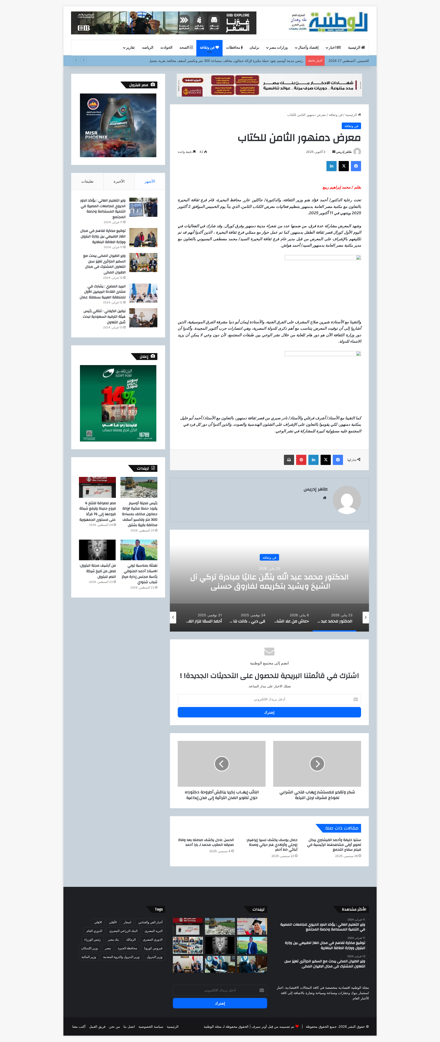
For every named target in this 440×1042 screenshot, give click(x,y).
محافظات (233, 47)
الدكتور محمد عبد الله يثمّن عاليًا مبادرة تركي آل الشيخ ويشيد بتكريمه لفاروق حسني (269, 581)
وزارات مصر (278, 47)
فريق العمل (97, 1026)
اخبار (333, 47)
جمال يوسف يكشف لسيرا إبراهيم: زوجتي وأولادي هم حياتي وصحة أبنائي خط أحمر (271, 845)
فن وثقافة (207, 47)
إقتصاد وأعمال (308, 47)
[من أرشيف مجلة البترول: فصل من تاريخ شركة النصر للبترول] (97, 550)
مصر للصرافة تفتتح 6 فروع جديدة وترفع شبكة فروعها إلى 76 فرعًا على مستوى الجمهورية (97, 511)
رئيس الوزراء (92, 939)
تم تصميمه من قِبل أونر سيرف (273, 1026)
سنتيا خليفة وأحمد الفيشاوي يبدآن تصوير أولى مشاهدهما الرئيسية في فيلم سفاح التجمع (334, 845)
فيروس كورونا (153, 948)
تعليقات (87, 181)
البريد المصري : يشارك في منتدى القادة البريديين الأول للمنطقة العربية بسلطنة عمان (103, 292)
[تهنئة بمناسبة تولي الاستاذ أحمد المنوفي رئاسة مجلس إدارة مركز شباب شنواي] (138, 550)
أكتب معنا (79, 1026)
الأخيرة (119, 181)
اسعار (127, 922)
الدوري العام (94, 931)
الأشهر (150, 181)
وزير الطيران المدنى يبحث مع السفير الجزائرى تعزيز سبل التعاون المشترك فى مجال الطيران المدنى (104, 264)
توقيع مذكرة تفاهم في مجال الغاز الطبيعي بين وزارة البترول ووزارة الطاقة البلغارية (103, 236)
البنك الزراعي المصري (123, 931)
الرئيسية (354, 47)
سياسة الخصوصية (151, 1026)
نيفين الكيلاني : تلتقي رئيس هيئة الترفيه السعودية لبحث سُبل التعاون (104, 316)
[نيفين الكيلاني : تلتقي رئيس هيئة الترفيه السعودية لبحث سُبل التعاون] (143, 317)
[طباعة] (289, 460)
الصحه (185, 47)
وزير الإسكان (89, 948)
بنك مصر (113, 939)
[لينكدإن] (331, 166)
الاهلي (98, 922)
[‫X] (344, 166)
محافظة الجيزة (127, 948)
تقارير (130, 47)
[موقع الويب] (325, 498)
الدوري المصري (152, 939)
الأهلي (113, 922)
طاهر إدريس (344, 152)
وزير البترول (154, 957)
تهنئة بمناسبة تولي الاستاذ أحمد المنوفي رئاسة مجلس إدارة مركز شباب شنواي (139, 573)
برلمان (254, 47)
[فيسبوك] (356, 166)
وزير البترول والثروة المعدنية (121, 957)
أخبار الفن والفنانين (150, 922)
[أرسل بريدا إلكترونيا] (333, 152)
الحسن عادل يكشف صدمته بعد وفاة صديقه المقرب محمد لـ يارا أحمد (206, 842)
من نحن (114, 1026)
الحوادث (166, 47)
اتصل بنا (129, 1026)
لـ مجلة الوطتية (214, 1026)
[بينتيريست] (301, 460)
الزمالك (131, 939)
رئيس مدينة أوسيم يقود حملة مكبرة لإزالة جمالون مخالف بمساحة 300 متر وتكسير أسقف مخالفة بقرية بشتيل (226, 61)
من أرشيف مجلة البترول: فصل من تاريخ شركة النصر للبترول (98, 571)
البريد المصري (153, 931)
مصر (108, 948)
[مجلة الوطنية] (328, 22)
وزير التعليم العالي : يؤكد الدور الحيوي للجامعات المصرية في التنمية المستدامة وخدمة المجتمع (103, 208)
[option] (269, 581)
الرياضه (147, 47)
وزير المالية (88, 957)
